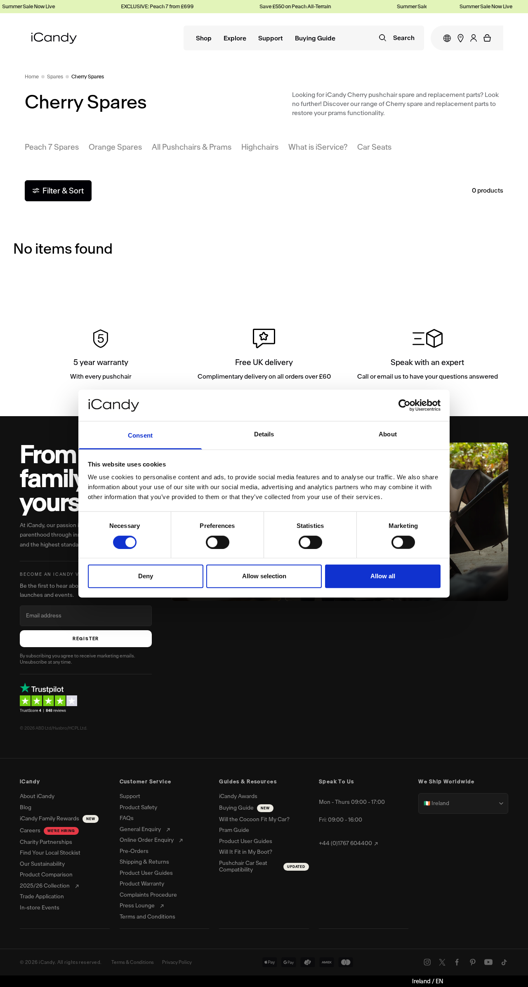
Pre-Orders (134, 851)
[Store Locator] (460, 38)
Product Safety (138, 807)
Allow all (382, 575)
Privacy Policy (177, 962)
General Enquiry (140, 829)
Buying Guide (315, 38)
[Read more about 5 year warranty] (101, 356)
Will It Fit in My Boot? (245, 852)
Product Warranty (142, 884)
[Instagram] (427, 962)
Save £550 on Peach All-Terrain (288, 6)
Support (270, 38)
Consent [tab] (140, 435)
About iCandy (37, 796)
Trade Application (42, 896)
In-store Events (39, 908)
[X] (442, 962)
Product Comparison (46, 875)
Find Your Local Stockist (50, 853)
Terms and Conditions (147, 917)
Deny (145, 575)
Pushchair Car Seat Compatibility (262, 867)
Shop (204, 38)
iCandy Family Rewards (57, 818)
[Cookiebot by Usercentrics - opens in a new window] (404, 405)
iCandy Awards (238, 796)
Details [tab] (264, 434)
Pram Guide (234, 830)
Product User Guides (146, 873)
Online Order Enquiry (147, 840)
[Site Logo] (54, 38)
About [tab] (388, 434)
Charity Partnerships (46, 842)
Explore (235, 38)
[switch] (217, 542)
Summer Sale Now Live (416, 6)
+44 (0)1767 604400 (345, 843)
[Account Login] (473, 38)
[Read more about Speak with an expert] (427, 356)
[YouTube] (488, 962)
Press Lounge (137, 905)
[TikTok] (504, 962)
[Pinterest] (473, 962)
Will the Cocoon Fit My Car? (254, 819)
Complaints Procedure (148, 895)
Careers (47, 830)
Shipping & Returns (144, 862)
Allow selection (264, 575)
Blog (25, 807)
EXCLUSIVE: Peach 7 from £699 (150, 6)
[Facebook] (457, 962)
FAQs (127, 818)
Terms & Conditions (132, 962)
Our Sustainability (42, 864)
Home (32, 76)
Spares (55, 76)
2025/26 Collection (45, 886)
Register (86, 638)
